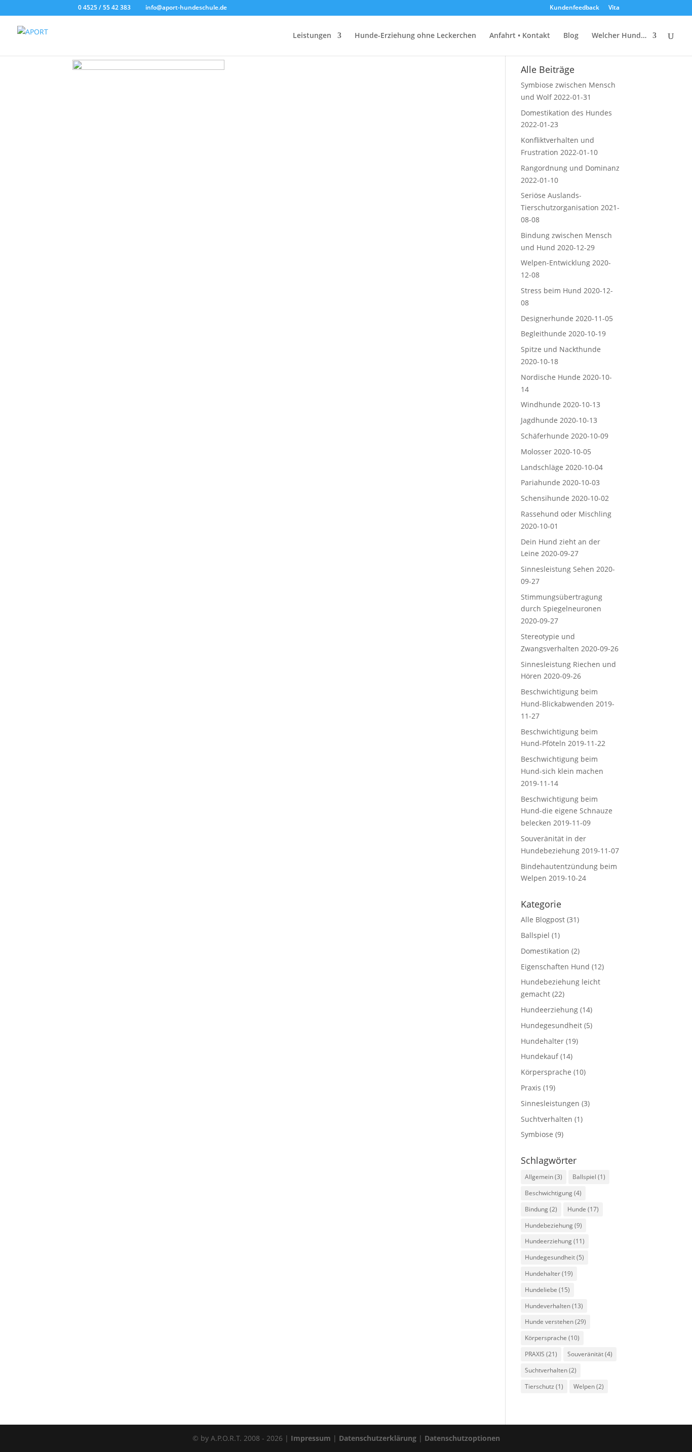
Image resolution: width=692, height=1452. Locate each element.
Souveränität (589, 1354)
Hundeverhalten (554, 1306)
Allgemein (543, 1176)
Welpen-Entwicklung (555, 262)
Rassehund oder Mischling (566, 514)
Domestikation (545, 951)
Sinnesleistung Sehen (557, 569)
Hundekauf (539, 1056)
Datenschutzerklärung (377, 1438)
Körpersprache (546, 1072)
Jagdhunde (539, 420)
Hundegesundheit (551, 1025)
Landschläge (542, 467)
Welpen (588, 1386)
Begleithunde (543, 333)
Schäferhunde (545, 436)
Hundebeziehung (553, 1225)
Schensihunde (545, 498)
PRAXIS (541, 1354)
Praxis (531, 1087)
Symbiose (537, 1134)
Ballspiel (535, 935)
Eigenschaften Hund (555, 966)
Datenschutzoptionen (462, 1438)
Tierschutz (544, 1386)
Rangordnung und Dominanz (570, 168)
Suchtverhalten (546, 1119)
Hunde (583, 1209)
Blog (571, 36)
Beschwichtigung (553, 1193)
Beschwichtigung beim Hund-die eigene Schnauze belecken (566, 811)
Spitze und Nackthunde (561, 349)
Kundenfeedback (574, 8)
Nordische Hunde (551, 377)
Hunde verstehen (555, 1321)
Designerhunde (547, 318)
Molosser (536, 451)
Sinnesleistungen (550, 1103)
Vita (614, 8)
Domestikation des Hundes (566, 112)
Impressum (311, 1438)
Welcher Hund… (619, 36)
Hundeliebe (547, 1289)
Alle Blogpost (543, 919)
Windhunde (541, 404)
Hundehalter (542, 1041)
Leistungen (312, 36)
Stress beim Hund (551, 290)
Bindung (541, 1209)
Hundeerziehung (549, 1009)
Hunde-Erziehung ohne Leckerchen (415, 36)
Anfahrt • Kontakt (519, 36)
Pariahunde (540, 482)
